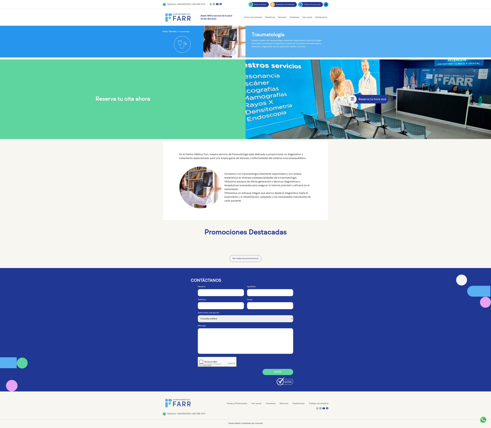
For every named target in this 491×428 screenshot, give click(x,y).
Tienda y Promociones (312, 4)
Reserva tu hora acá (372, 99)
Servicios (282, 17)
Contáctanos (321, 17)
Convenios (294, 17)
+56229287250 (183, 4)
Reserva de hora (260, 4)
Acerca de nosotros (253, 17)
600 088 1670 (198, 4)
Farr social (307, 17)
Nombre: (202, 287)
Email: (250, 300)
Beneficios (270, 17)
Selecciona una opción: (209, 313)
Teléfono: (202, 300)
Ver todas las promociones (245, 258)
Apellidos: (251, 287)
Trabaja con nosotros (318, 404)
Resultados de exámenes (285, 4)
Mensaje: (202, 326)
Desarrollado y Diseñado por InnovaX (245, 423)
